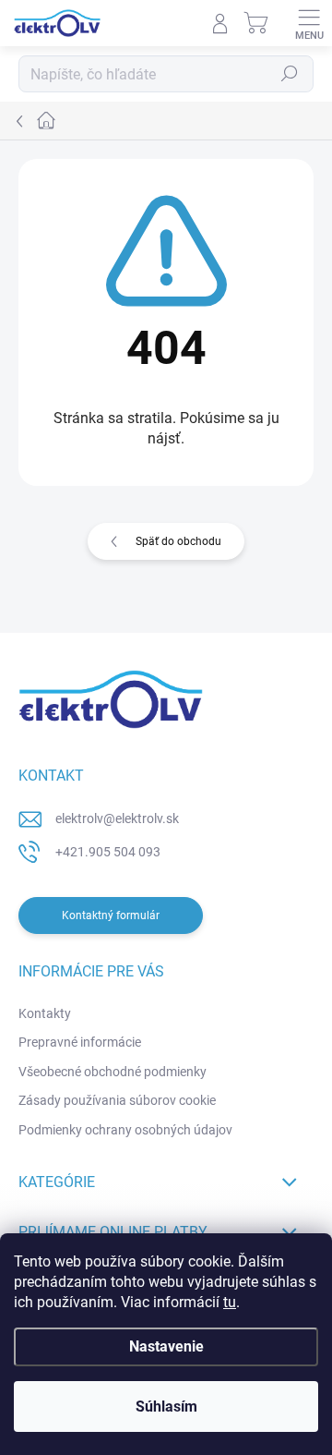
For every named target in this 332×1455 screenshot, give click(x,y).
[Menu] (309, 23)
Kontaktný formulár (111, 915)
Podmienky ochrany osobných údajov (125, 1129)
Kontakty (44, 1013)
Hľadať (289, 73)
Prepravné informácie (79, 1042)
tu (229, 1302)
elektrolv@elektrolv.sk (117, 818)
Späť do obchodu (178, 541)
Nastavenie (166, 1346)
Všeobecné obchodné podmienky (112, 1071)
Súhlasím (166, 1406)
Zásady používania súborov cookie (117, 1100)
